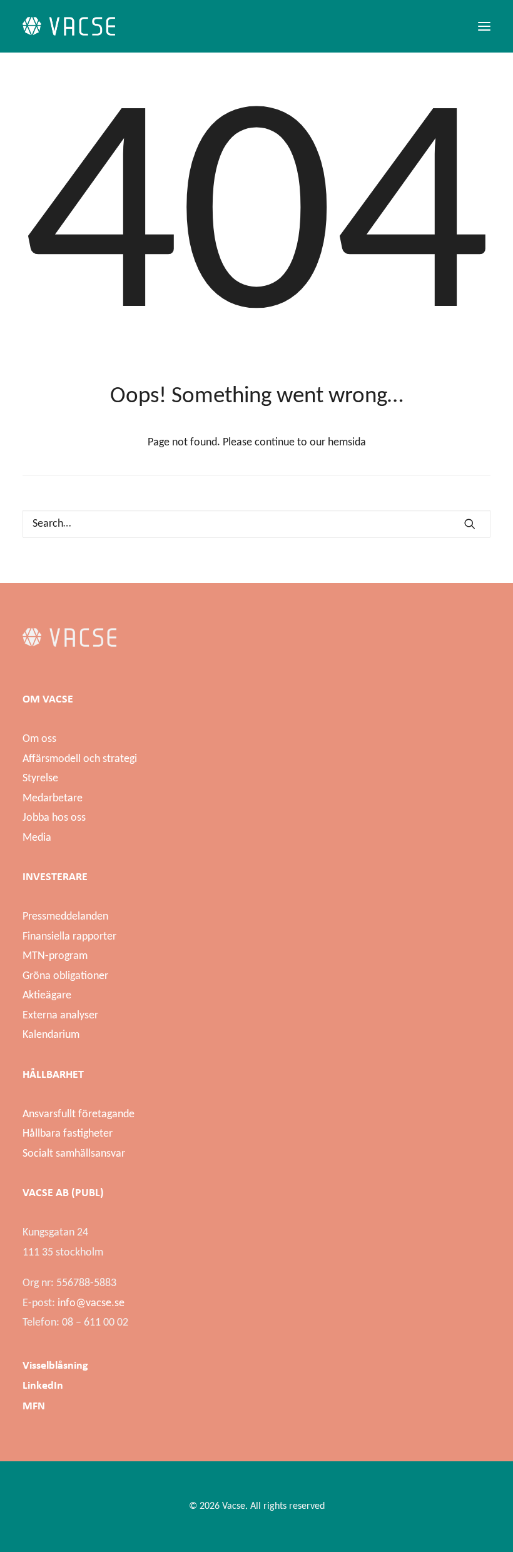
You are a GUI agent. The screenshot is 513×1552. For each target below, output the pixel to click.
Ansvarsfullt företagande (79, 1114)
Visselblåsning (55, 1365)
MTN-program (55, 956)
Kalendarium (51, 1035)
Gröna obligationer (65, 976)
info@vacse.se (91, 1303)
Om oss (39, 739)
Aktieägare (47, 996)
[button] (484, 26)
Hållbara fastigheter (68, 1134)
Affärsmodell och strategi (80, 759)
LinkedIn (43, 1385)
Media (37, 838)
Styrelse (40, 778)
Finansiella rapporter (69, 937)
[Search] (256, 524)
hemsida (347, 443)
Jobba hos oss (54, 818)
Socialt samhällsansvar (74, 1154)
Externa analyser (60, 1016)
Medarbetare (53, 798)
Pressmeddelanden (65, 917)
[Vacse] (69, 26)
